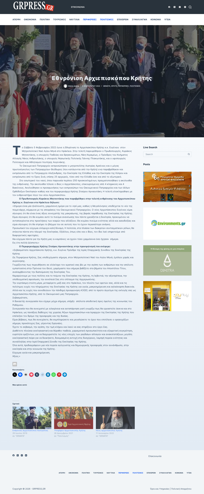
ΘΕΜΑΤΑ (106, 86)
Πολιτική (45, 19)
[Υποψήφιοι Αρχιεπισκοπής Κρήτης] (73, 418)
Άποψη (16, 19)
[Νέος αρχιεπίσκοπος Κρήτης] (115, 418)
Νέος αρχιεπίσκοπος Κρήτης (109, 430)
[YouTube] (185, 7)
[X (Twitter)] (174, 7)
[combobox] (164, 154)
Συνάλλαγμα (139, 19)
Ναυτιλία (74, 19)
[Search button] (188, 154)
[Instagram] (180, 7)
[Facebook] (169, 7)
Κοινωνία (156, 19)
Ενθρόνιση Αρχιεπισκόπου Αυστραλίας (30, 430)
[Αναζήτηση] (190, 7)
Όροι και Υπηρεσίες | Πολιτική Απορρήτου (171, 489)
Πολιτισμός (107, 19)
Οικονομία (30, 19)
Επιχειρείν (122, 19)
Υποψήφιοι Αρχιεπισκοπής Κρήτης (70, 430)
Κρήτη (114, 86)
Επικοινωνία (78, 7)
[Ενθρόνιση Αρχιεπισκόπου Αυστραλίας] (31, 418)
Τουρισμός (59, 19)
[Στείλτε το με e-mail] (14, 364)
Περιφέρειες (90, 19)
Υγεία (167, 19)
